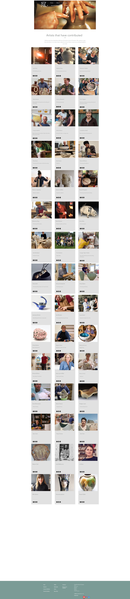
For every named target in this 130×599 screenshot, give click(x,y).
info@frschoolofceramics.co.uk (79, 593)
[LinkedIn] (36, 75)
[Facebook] (33, 75)
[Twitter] (35, 75)
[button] (94, 28)
